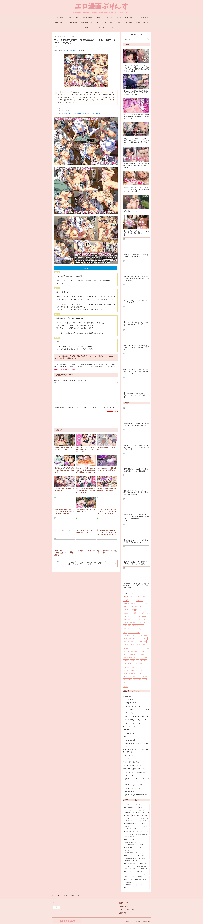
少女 (93, 113)
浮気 (125, 619)
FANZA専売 (141, 613)
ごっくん (140, 638)
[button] (148, 39)
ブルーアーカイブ (128, 699)
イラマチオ (126, 644)
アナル (141, 606)
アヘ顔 (132, 644)
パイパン (138, 644)
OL (134, 648)
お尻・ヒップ (137, 616)
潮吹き (125, 638)
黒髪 (129, 625)
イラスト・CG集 (140, 648)
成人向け (133, 596)
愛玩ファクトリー (128, 657)
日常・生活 (132, 622)
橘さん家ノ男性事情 (129, 703)
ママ (137, 660)
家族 (137, 670)
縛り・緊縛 (126, 670)
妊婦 (141, 664)
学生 (145, 641)
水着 (125, 641)
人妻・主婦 (139, 600)
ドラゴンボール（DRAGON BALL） (134, 772)
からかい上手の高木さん (131, 762)
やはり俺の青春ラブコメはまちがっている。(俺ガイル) (136, 751)
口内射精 (126, 660)
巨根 (141, 641)
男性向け (99, 113)
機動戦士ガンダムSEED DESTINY (136, 795)
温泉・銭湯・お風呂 (132, 651)
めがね (132, 670)
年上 (125, 664)
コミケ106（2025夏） (136, 629)
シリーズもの (139, 667)
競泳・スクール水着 (142, 676)
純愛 (133, 667)
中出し (79, 113)
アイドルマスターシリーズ (131, 706)
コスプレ (135, 664)
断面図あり (142, 654)
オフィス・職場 (127, 676)
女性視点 (145, 679)
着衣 (125, 632)
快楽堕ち (142, 651)
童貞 (134, 676)
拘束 (130, 638)
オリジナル (58, 46)
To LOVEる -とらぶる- (130, 726)
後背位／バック (133, 654)
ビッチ (139, 622)
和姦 (144, 622)
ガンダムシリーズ (128, 775)
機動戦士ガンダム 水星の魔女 (134, 785)
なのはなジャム (127, 648)
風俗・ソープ (144, 657)
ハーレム (126, 622)
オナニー (145, 629)
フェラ (132, 600)
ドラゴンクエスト (128, 755)
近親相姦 (144, 616)
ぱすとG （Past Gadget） (70, 50)
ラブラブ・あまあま (129, 609)
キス (125, 651)
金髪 (137, 635)
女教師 (125, 686)
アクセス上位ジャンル (129, 635)
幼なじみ (126, 654)
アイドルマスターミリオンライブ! (135, 720)
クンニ (145, 638)
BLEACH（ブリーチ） (130, 759)
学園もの (126, 613)
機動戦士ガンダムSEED (132, 791)
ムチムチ (144, 619)
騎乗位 (140, 673)
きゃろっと (144, 683)
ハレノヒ (143, 670)
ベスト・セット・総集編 (133, 632)
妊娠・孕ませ (131, 619)
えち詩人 (136, 657)
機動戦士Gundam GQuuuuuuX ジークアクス (137, 780)
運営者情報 (122, 913)
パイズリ (140, 603)
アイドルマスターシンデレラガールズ (137, 710)
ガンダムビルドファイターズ (134, 788)
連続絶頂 (132, 660)
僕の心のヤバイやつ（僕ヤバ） (133, 765)
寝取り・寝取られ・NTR (130, 603)
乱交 (125, 625)
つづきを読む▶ (86, 268)
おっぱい (126, 600)
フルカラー (143, 609)
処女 (70, 113)
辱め (147, 613)
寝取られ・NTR (137, 679)
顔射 (134, 638)
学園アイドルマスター (132, 713)
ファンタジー (144, 660)
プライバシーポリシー (126, 909)
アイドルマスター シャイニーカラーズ (137, 716)
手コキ (125, 673)
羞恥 (136, 641)
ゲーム (130, 683)
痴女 (148, 648)
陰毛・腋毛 (126, 629)
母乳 (144, 644)
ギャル (138, 619)
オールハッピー (132, 673)
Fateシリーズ (127, 737)
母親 (137, 609)
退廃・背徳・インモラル (138, 625)
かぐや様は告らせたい (130, 733)
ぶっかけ (130, 606)
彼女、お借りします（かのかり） (133, 769)
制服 (65, 113)
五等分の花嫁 (127, 696)
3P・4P (130, 616)
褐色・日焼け (144, 635)
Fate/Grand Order (130, 740)
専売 (136, 606)
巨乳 (74, 113)
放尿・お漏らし (127, 679)
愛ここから (130, 641)
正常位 (129, 664)
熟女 (146, 603)
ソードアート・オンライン (131, 723)
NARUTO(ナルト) (128, 730)
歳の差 (125, 683)
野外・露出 (133, 613)
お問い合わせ (123, 906)
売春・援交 (86, 113)
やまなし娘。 (127, 667)
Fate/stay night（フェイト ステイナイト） (137, 745)
